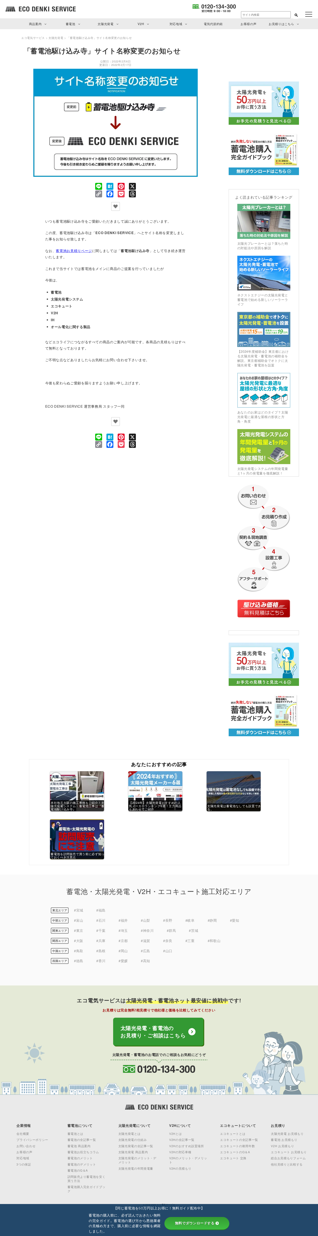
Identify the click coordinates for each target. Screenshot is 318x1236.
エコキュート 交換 (233, 1158)
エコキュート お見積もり (289, 1152)
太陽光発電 (105, 23)
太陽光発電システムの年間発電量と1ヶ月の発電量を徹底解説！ (262, 470)
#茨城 (193, 930)
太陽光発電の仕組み (132, 1139)
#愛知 (234, 920)
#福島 (101, 910)
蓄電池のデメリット (81, 1164)
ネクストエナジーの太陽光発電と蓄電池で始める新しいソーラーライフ (262, 299)
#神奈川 (147, 930)
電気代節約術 (213, 23)
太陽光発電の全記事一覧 (135, 1146)
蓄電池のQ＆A (77, 1170)
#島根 (101, 950)
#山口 (167, 950)
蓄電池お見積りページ (74, 250)
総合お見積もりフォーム (288, 1158)
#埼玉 (123, 930)
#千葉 (101, 930)
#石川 (101, 920)
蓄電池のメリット (80, 1158)
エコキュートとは (232, 1133)
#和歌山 (214, 940)
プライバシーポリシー (32, 1139)
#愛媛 (123, 960)
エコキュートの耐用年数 (237, 1146)
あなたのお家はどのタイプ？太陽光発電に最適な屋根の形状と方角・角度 (262, 416)
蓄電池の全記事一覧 (81, 1139)
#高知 (145, 960)
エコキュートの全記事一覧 (239, 1139)
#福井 (123, 920)
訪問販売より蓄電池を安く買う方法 (86, 1178)
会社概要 (22, 1133)
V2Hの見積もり (180, 1168)
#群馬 (171, 930)
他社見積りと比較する (286, 1164)
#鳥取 (78, 950)
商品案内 (35, 23)
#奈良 (167, 940)
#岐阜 (190, 920)
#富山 (78, 920)
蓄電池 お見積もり (284, 1139)
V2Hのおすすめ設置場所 (186, 1146)
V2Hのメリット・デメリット (188, 1160)
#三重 (190, 940)
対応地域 (176, 23)
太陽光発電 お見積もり (287, 1133)
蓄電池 (70, 23)
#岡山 (123, 950)
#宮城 (78, 910)
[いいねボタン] (115, 206)
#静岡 (212, 920)
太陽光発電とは (129, 1133)
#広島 (145, 950)
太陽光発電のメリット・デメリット (137, 1160)
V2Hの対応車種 (180, 1152)
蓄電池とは (75, 1133)
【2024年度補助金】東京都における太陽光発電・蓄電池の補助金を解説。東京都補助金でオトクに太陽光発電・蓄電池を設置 (263, 358)
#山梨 (145, 920)
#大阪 (78, 940)
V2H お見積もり (282, 1146)
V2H (141, 23)
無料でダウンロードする (195, 1223)
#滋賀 (145, 940)
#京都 (123, 940)
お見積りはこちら (281, 23)
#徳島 (78, 960)
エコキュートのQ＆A (235, 1152)
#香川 (101, 960)
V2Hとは (175, 1133)
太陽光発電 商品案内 (133, 1152)
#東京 (78, 930)
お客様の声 (248, 23)
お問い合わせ (25, 1146)
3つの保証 (23, 1164)
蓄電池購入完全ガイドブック (86, 1189)
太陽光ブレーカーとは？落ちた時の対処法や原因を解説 (262, 245)
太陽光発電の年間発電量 (135, 1168)
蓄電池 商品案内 (79, 1146)
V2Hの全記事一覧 (181, 1139)
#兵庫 (101, 940)
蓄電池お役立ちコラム (83, 1152)
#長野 (167, 920)
